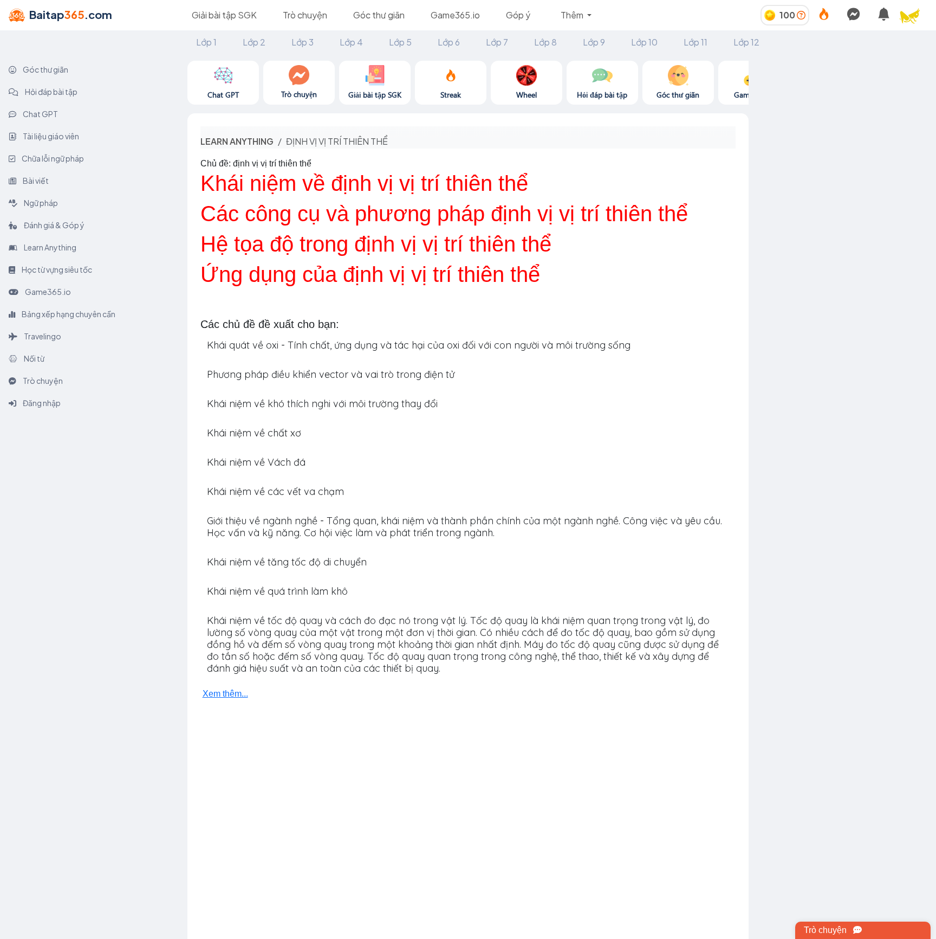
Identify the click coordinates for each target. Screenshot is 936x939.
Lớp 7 (497, 42)
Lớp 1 (206, 42)
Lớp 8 (545, 42)
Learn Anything (49, 247)
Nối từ (33, 358)
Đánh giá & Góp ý (53, 225)
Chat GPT (40, 114)
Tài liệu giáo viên (50, 136)
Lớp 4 (351, 42)
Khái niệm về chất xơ (254, 433)
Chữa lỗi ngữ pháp (52, 158)
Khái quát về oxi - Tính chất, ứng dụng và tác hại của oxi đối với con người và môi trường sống (418, 345)
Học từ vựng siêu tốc (56, 269)
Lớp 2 (254, 42)
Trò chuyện (305, 15)
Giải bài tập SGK (224, 15)
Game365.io (455, 15)
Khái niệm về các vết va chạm (275, 491)
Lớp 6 (449, 42)
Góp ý (518, 15)
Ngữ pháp (40, 203)
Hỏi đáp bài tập (50, 92)
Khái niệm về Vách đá (256, 462)
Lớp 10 (644, 42)
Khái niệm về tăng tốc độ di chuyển (287, 562)
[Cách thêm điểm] (801, 15)
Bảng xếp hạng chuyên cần (68, 314)
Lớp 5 (400, 42)
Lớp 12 (746, 42)
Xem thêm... (225, 693)
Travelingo (42, 336)
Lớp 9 (594, 42)
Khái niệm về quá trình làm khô (277, 591)
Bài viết (35, 180)
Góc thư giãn (379, 15)
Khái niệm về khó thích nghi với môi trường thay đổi (322, 403)
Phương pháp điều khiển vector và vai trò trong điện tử (330, 374)
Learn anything (237, 141)
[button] (914, 15)
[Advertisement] (842, 128)
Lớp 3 (302, 42)
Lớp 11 (695, 42)
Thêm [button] (573, 15)
